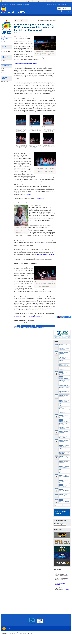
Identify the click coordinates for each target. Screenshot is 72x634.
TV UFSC (3, 41)
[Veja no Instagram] (68, 11)
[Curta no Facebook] (61, 11)
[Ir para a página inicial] (15, 20)
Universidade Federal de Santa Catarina (33, 327)
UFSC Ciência (4, 60)
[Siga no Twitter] (63, 11)
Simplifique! (28, 1)
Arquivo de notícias (58, 523)
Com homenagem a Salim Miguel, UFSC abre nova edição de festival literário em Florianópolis (48, 20)
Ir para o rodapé (26, 4)
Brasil (4, 1)
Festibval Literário (26, 326)
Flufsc (33, 326)
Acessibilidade (49, 4)
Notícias (20, 20)
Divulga (3, 36)
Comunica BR (36, 1)
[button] (58, 505)
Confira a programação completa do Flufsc (26, 63)
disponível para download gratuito (46, 254)
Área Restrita (56, 15)
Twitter (2, 70)
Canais (66, 1)
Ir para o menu (12, 4)
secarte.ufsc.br (43, 315)
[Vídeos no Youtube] (66, 11)
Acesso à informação (52, 1)
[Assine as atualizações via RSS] (70, 11)
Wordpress (25, 632)
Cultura (25, 20)
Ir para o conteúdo (4, 4)
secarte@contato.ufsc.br (35, 316)
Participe (43, 1)
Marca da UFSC (4, 81)
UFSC (20, 327)
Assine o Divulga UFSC (5, 39)
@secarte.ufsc (40, 198)
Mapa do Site (63, 4)
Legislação (60, 1)
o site (64, 579)
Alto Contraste (56, 4)
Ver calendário (66, 505)
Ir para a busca (19, 4)
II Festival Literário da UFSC (43, 326)
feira (18, 326)
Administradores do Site (66, 15)
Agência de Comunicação (61, 573)
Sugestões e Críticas (5, 51)
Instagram (3, 72)
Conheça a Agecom (5, 49)
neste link (28, 194)
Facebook (3, 68)
